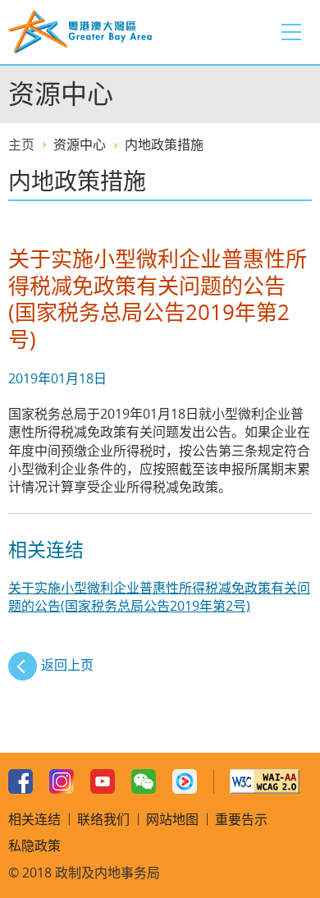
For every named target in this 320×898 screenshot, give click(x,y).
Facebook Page (20, 781)
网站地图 (172, 819)
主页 (21, 144)
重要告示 (241, 819)
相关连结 (34, 819)
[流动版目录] (291, 32)
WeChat (143, 781)
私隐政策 (34, 845)
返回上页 (67, 665)
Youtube (102, 781)
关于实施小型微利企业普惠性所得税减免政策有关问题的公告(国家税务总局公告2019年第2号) (159, 597)
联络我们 (103, 819)
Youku (184, 781)
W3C (264, 781)
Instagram (61, 781)
